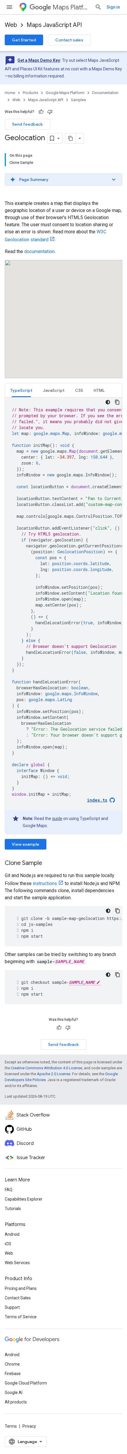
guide (57, 818)
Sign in (113, 7)
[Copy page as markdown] (70, 138)
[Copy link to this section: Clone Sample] (48, 863)
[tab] (21, 390)
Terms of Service (21, 1316)
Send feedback (27, 124)
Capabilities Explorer (24, 1199)
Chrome (12, 1364)
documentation (39, 251)
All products (16, 1402)
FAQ (8, 1189)
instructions (45, 883)
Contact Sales (18, 1298)
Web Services (17, 1262)
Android (12, 1234)
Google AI (13, 1392)
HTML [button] (99, 390)
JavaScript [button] (53, 390)
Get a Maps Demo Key (38, 60)
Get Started (24, 40)
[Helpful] (41, 111)
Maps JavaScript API (54, 25)
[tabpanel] (63, 615)
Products (30, 92)
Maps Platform (71, 7)
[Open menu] (9, 7)
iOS (8, 1243)
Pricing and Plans (21, 1288)
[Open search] (98, 7)
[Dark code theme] (108, 402)
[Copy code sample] (117, 402)
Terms (11, 1426)
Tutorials (13, 1208)
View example (25, 844)
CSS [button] (79, 390)
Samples (78, 100)
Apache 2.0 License (53, 1074)
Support (12, 1307)
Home (10, 92)
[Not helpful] (49, 111)
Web (11, 25)
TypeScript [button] (21, 390)
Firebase (13, 1373)
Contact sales (69, 40)
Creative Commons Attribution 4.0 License (46, 1068)
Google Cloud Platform (26, 1383)
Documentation (105, 92)
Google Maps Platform (65, 92)
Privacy (29, 1426)
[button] (63, 179)
